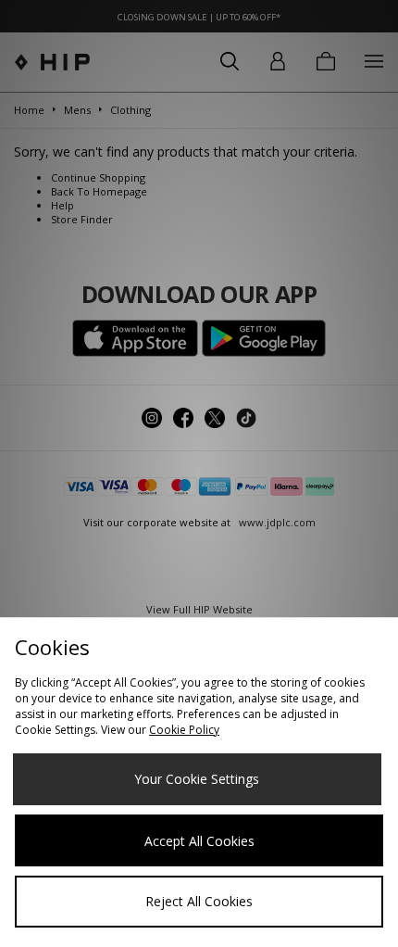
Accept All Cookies (199, 841)
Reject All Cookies (199, 901)
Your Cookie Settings (196, 779)
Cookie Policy (184, 730)
